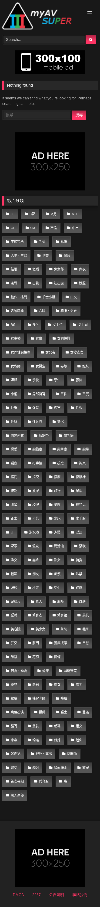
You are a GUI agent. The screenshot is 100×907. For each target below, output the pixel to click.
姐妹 (85, 366)
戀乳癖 (68, 435)
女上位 (58, 325)
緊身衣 (37, 615)
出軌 (35, 283)
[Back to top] (85, 893)
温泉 (35, 546)
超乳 (57, 726)
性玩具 (37, 421)
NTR (75, 214)
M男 (53, 214)
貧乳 (35, 726)
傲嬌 (35, 269)
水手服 (81, 518)
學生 (57, 380)
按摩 (57, 477)
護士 (63, 712)
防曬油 (72, 754)
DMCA (18, 895)
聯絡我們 (79, 895)
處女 (57, 684)
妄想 (63, 366)
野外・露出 (44, 754)
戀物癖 (37, 449)
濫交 (14, 560)
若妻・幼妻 (19, 671)
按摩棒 (81, 477)
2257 (36, 895)
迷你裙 (15, 754)
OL (13, 228)
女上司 (83, 325)
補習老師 (38, 698)
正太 (14, 518)
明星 (14, 505)
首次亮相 (17, 781)
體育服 (44, 781)
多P (35, 325)
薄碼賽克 (70, 671)
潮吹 (82, 546)
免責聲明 (56, 895)
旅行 (57, 491)
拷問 (14, 477)
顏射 (35, 767)
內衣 (82, 269)
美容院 (15, 629)
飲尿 (85, 767)
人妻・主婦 (19, 255)
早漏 (79, 491)
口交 (73, 297)
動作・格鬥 (19, 297)
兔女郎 (59, 269)
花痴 (35, 657)
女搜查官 (76, 352)
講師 (42, 712)
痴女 (35, 574)
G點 (32, 214)
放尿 (35, 491)
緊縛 (14, 615)
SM (32, 228)
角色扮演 (17, 712)
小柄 (14, 394)
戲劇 (14, 463)
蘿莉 (35, 684)
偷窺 (67, 255)
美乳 (85, 615)
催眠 (14, 269)
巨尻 (85, 394)
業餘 (57, 505)
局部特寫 (38, 394)
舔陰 (14, 657)
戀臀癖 (62, 449)
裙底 (14, 698)
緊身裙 (62, 615)
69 (12, 214)
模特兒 (81, 505)
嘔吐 (14, 325)
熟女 (57, 560)
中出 (75, 228)
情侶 (60, 421)
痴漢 (57, 574)
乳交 (42, 241)
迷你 (79, 740)
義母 (85, 629)
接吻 (14, 491)
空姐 (57, 587)
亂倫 (63, 241)
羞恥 (63, 629)
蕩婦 (45, 671)
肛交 (14, 643)
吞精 (42, 311)
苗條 (57, 657)
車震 (14, 740)
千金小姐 (48, 297)
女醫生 (40, 366)
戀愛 (14, 449)
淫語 (79, 532)
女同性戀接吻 (20, 352)
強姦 (35, 407)
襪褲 (63, 698)
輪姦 (35, 740)
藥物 (14, 684)
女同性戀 (63, 338)
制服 (82, 283)
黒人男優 (17, 795)
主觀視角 (17, 241)
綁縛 (82, 601)
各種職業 (17, 311)
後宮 (57, 407)
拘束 (82, 463)
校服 (35, 505)
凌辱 (14, 283)
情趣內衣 (17, 435)
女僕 (39, 338)
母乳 (35, 518)
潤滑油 (59, 546)
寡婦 (79, 380)
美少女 (40, 629)
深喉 (14, 546)
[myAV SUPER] (41, 16)
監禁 (79, 574)
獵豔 (14, 574)
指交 (35, 477)
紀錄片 (15, 601)
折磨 (60, 463)
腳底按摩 (60, 643)
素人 (39, 601)
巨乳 (63, 394)
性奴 (79, 407)
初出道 (59, 283)
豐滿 (85, 712)
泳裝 (57, 532)
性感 (14, 421)
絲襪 (60, 601)
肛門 (35, 643)
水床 (57, 518)
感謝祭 (44, 435)
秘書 (35, 587)
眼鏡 (14, 587)
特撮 (79, 560)
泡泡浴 (34, 532)
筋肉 (79, 587)
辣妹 (57, 740)
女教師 (15, 366)
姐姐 (14, 380)
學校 (35, 380)
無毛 (35, 560)
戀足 (85, 449)
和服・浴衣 (68, 311)
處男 (79, 684)
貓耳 (14, 726)
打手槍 (37, 463)
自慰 (85, 643)
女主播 (15, 338)
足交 (79, 726)
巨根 (14, 407)
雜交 (14, 767)
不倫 (53, 228)
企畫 (45, 255)
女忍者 (50, 352)
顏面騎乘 (60, 767)
